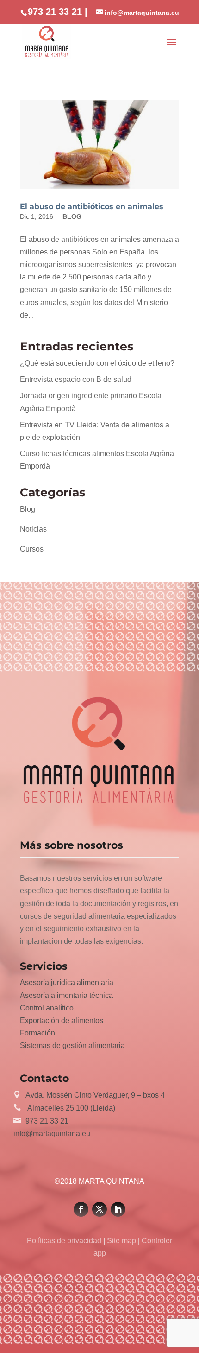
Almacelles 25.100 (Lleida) (70, 1108)
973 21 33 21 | (57, 11)
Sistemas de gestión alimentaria (72, 1045)
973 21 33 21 (46, 1121)
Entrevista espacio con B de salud (75, 379)
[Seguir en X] (99, 1209)
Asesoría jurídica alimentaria (66, 982)
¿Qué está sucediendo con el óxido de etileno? (97, 363)
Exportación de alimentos (61, 1020)
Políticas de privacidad (65, 1241)
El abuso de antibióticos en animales (91, 206)
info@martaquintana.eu (51, 1133)
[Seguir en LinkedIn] (118, 1209)
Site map (121, 1241)
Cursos (32, 549)
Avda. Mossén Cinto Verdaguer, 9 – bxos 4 (95, 1095)
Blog (71, 216)
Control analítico (47, 1008)
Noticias (33, 529)
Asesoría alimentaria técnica (66, 995)
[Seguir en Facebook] (81, 1209)
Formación (37, 1033)
